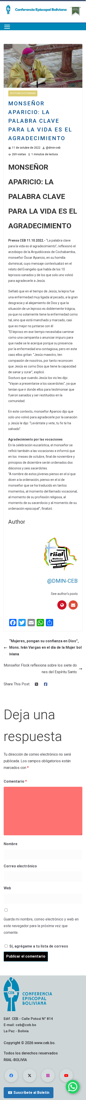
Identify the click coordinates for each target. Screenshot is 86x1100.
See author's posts (64, 594)
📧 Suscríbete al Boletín (28, 1092)
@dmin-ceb (53, 147)
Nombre (10, 844)
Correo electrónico (20, 866)
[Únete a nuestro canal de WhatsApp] (73, 1087)
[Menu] (7, 26)
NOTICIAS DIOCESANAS (23, 93)
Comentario (15, 781)
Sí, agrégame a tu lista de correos (38, 946)
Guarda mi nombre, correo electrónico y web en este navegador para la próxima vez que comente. (41, 926)
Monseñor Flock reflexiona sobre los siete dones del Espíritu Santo (40, 668)
